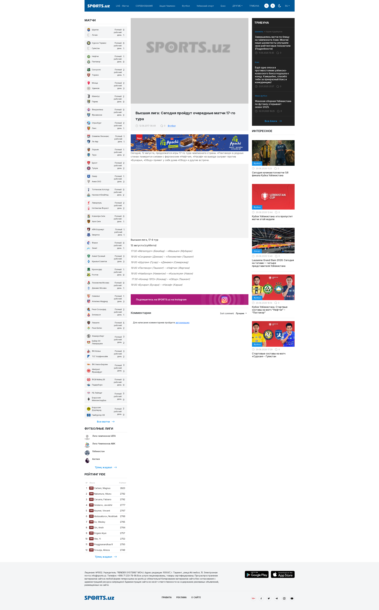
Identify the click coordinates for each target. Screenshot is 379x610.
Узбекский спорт (205, 6)
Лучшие (240, 313)
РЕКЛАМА (181, 597)
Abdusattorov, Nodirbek (104, 516)
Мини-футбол (261, 96)
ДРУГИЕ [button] (236, 6)
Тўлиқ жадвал (103, 467)
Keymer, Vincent (100, 510)
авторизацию (183, 322)
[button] (272, 6)
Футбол (186, 6)
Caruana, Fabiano (100, 499)
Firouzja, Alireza (100, 550)
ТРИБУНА (254, 6)
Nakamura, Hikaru (100, 493)
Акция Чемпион (167, 6)
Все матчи (103, 421)
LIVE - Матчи (122, 6)
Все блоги (271, 121)
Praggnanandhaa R (101, 544)
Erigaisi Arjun (98, 533)
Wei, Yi (95, 538)
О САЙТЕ (196, 597)
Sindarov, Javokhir (101, 505)
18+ (253, 598)
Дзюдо (257, 251)
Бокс (223, 6)
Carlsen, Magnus (100, 488)
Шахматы (259, 31)
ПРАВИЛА (167, 597)
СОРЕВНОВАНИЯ (144, 6)
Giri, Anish (97, 527)
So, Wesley (97, 522)
